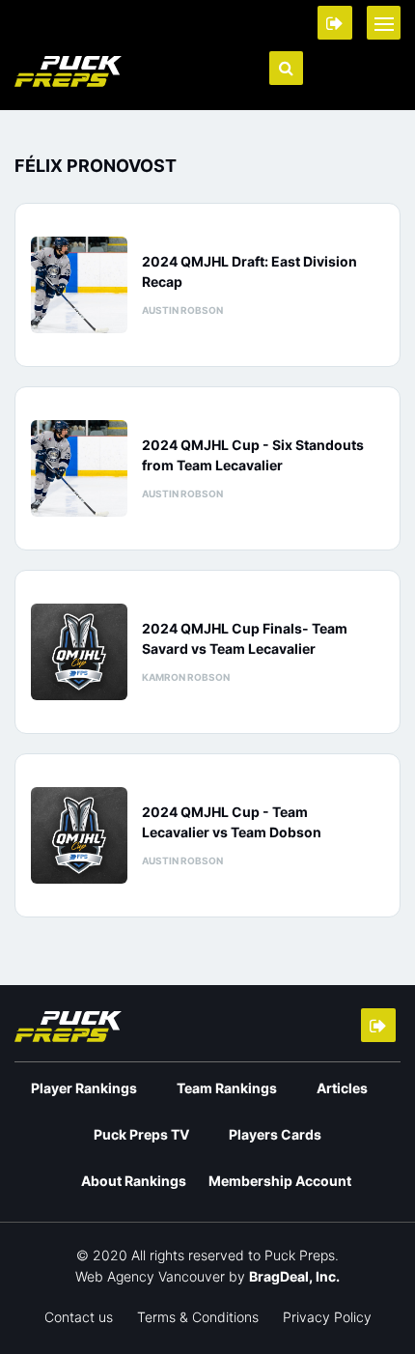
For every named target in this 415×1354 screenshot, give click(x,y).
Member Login (335, 23)
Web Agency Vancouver (150, 1276)
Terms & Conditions (198, 1317)
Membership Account (279, 1180)
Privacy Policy (327, 1317)
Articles (342, 1088)
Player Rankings (84, 1088)
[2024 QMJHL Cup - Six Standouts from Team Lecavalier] (79, 468)
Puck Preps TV (141, 1134)
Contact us (78, 1317)
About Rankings (133, 1180)
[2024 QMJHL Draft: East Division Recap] (79, 285)
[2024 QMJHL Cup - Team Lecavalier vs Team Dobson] (79, 835)
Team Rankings (227, 1088)
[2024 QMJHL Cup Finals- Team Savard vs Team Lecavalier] (79, 652)
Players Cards (275, 1134)
